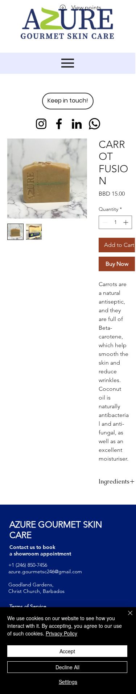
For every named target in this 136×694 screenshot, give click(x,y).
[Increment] (126, 222)
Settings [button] (68, 681)
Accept (67, 651)
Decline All (67, 667)
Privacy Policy (61, 633)
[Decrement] (104, 222)
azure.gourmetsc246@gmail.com (45, 571)
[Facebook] (59, 124)
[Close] (126, 617)
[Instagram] (41, 124)
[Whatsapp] (94, 124)
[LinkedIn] (77, 124)
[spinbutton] (115, 222)
